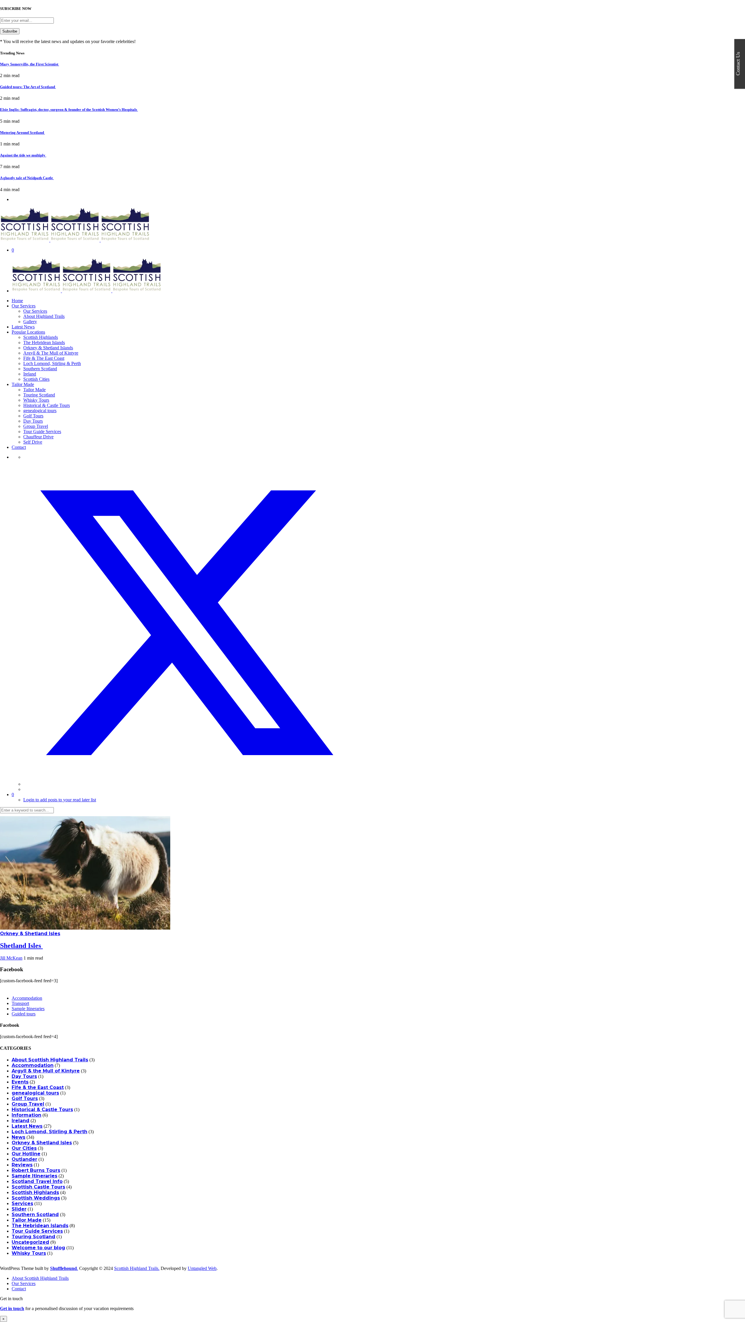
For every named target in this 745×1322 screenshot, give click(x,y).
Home (17, 300)
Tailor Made (23, 384)
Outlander (24, 1159)
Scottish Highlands (40, 337)
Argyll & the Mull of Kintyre (46, 1071)
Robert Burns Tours (36, 1170)
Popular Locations (28, 332)
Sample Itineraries (28, 1008)
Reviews (22, 1165)
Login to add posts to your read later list (59, 799)
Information (26, 1115)
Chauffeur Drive (38, 436)
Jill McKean (11, 958)
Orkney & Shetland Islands (48, 347)
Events (20, 1082)
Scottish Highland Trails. (136, 1268)
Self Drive (32, 442)
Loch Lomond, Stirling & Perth (52, 363)
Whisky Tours (36, 400)
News (18, 1137)
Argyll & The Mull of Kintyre (50, 352)
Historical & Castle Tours (46, 405)
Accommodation (27, 998)
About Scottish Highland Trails (50, 1060)
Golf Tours (33, 415)
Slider (19, 1209)
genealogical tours (39, 410)
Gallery (30, 321)
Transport (20, 1003)
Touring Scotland (39, 394)
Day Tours (33, 421)
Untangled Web (202, 1268)
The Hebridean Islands (44, 342)
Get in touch (12, 1308)
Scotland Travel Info (37, 1181)
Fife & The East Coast (43, 358)
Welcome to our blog (38, 1247)
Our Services (24, 305)
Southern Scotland (40, 368)
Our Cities (24, 1148)
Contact (19, 447)
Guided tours (24, 1013)
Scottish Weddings (36, 1198)
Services (22, 1203)
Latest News (23, 326)
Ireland (29, 373)
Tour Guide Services (42, 431)
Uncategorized (30, 1242)
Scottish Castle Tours (38, 1187)
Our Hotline (26, 1153)
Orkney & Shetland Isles (30, 933)
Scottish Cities (36, 379)
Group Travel (35, 426)
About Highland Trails (44, 316)
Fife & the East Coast (38, 1087)
